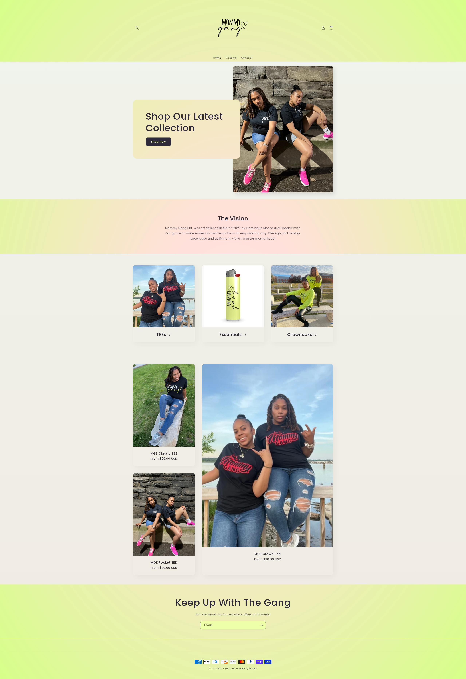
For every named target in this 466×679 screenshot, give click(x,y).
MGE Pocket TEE (164, 562)
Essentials (230, 334)
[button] (137, 28)
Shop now (158, 141)
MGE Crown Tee (267, 554)
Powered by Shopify (246, 668)
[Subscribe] (262, 625)
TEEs (161, 334)
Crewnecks (299, 334)
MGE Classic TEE (164, 453)
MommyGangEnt (226, 668)
